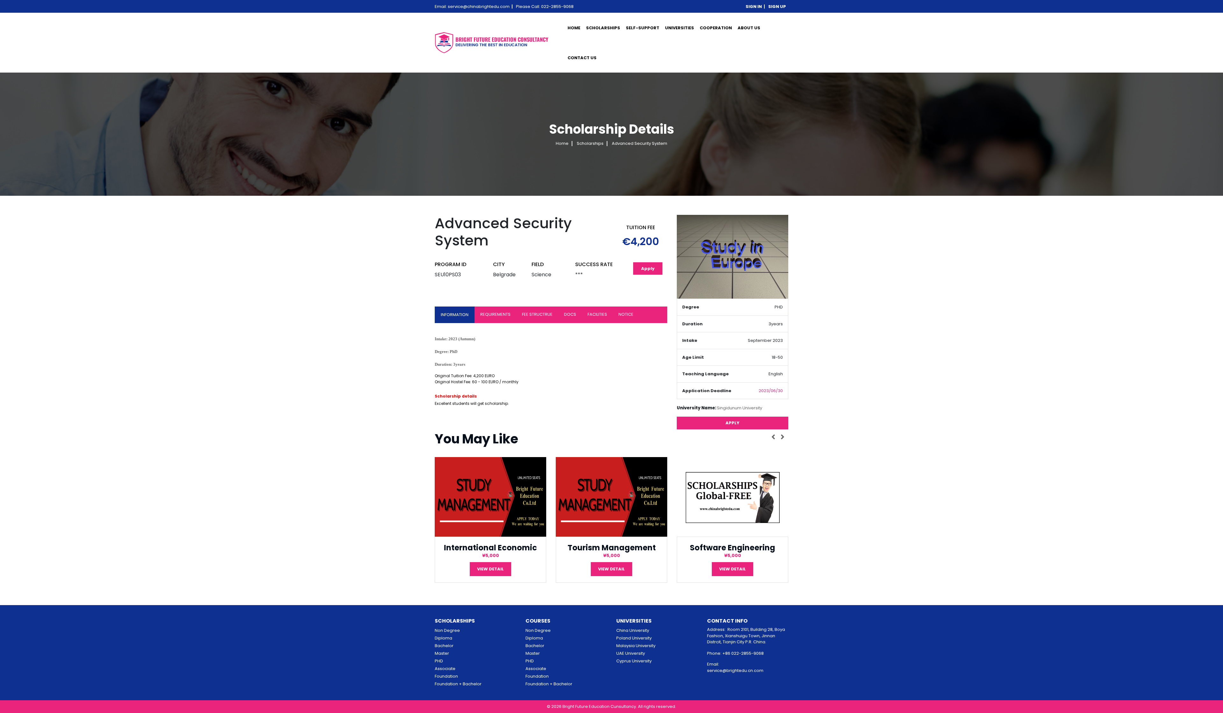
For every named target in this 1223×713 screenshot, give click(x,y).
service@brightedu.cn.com (735, 670)
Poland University (634, 638)
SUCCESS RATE (594, 264)
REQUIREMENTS (495, 314)
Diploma (443, 638)
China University (632, 630)
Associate (445, 669)
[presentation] (774, 437)
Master (442, 653)
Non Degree (447, 630)
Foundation (446, 676)
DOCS (570, 314)
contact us (582, 58)
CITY (499, 264)
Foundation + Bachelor (458, 684)
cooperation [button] (716, 28)
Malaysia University (635, 646)
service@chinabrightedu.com (479, 6)
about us (749, 28)
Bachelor (444, 646)
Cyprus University (634, 661)
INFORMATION (454, 315)
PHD (439, 661)
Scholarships (590, 143)
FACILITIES (597, 314)
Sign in (754, 6)
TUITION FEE (640, 227)
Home (574, 28)
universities (679, 28)
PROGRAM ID (450, 264)
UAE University (630, 653)
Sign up (777, 6)
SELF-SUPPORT (642, 28)
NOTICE (626, 314)
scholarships (603, 28)
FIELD (538, 264)
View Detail (490, 569)
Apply (647, 268)
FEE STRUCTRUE (537, 314)
